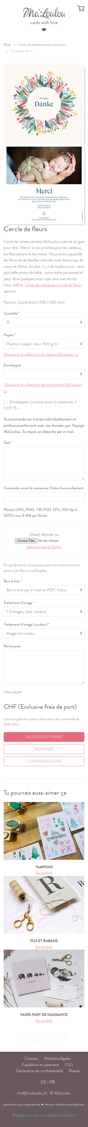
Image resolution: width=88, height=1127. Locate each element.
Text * (8, 443)
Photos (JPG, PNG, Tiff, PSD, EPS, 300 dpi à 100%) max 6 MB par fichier (40, 512)
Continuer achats (44, 761)
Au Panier (44, 749)
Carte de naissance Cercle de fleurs (53, 285)
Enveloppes (12, 365)
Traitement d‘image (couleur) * (27, 624)
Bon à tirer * (13, 581)
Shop (7, 44)
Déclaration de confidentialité (39, 1071)
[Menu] (44, 19)
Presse (74, 1071)
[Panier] (80, 8)
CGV (69, 1065)
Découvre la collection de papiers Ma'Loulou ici (41, 354)
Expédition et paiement (40, 1065)
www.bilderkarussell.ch (58, 1115)
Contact (31, 1058)
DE (43, 1082)
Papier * (10, 335)
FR (52, 1082)
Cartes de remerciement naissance (41, 44)
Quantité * (12, 313)
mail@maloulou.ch (32, 1093)
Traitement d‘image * (19, 603)
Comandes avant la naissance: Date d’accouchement (44, 488)
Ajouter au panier (44, 737)
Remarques (12, 646)
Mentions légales (57, 1058)
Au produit (44, 872)
